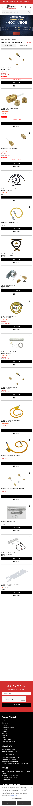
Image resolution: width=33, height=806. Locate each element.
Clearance (5, 725)
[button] (2, 7)
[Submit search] (29, 12)
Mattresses (5, 723)
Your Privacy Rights (16, 798)
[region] (16, 795)
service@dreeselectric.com (20, 763)
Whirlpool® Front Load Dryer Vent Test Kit (10, 584)
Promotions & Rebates (8, 727)
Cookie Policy (13, 795)
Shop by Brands (6, 739)
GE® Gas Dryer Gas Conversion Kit (9, 285)
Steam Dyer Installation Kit (7, 253)
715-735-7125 (10, 755)
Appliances (10, 38)
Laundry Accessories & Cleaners (8, 39)
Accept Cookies (24, 803)
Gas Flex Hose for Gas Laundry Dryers (9, 222)
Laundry (16, 38)
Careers (4, 737)
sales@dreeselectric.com (13, 757)
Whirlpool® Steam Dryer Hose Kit (8, 188)
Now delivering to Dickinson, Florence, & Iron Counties (18, 2)
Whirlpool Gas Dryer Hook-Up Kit (8, 316)
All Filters (9, 45)
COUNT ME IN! (16, 704)
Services (4, 729)
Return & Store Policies (8, 741)
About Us (4, 731)
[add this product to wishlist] (29, 52)
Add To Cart (16, 82)
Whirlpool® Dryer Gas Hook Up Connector (10, 420)
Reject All (8, 803)
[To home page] (11, 7)
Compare (17, 85)
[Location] (21, 7)
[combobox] (24, 45)
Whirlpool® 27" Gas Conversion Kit (9, 387)
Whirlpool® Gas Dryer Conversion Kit (9, 108)
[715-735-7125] (26, 7)
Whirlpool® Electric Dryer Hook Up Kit (9, 521)
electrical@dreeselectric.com (10, 761)
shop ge (16, 33)
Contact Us (5, 735)
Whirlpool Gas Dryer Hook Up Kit (8, 351)
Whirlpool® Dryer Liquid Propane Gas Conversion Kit (13, 488)
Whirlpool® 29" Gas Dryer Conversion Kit (10, 67)
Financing (4, 733)
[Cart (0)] (30, 7)
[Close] (31, 787)
